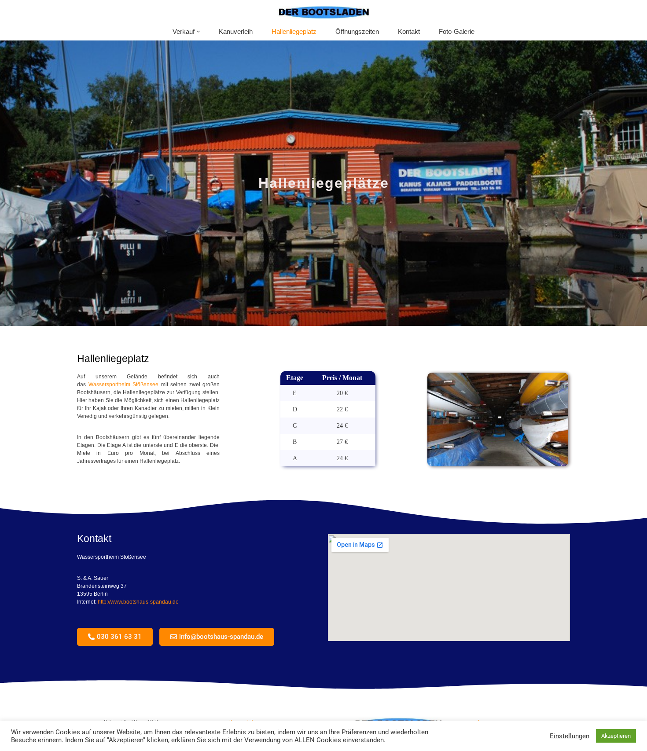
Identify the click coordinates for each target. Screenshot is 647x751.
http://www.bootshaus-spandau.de (138, 602)
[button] (198, 31)
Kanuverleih (236, 31)
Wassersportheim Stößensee (123, 384)
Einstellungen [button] (569, 736)
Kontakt (409, 31)
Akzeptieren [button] (616, 736)
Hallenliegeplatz (294, 31)
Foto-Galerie (456, 31)
